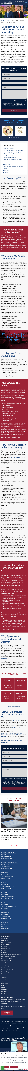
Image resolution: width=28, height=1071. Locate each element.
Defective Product (5, 948)
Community (4, 989)
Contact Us (5, 172)
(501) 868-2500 (5, 854)
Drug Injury (4, 952)
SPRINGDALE (4, 872)
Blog (2, 985)
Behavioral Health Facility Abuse (9, 964)
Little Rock (20, 731)
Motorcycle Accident (6, 958)
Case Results (6, 170)
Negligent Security (6, 960)
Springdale (19, 733)
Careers (3, 987)
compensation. (5, 658)
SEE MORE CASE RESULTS (14, 706)
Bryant (15, 734)
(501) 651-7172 (5, 924)
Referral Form (7, 1013)
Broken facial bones (8, 407)
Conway (3, 734)
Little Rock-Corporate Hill (8, 733)
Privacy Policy (17, 106)
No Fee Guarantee (9, 1021)
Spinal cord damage (8, 415)
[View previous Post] (11, 845)
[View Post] (14, 815)
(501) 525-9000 (5, 894)
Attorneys (3, 981)
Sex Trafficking (5, 966)
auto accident (15, 720)
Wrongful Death (5, 974)
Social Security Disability (7, 970)
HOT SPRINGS (5, 892)
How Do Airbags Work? (9, 148)
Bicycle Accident (5, 940)
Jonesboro (4, 736)
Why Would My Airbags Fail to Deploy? (12, 153)
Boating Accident (5, 944)
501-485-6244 (6, 1006)
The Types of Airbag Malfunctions (11, 155)
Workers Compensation (7, 972)
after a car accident (14, 457)
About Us (3, 980)
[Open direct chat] (24, 1040)
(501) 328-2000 (5, 884)
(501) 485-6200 (5, 914)
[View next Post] (16, 845)
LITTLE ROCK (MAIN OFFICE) (8, 852)
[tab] (9, 137)
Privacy (3, 993)
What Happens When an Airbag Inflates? (13, 150)
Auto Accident (5, 20)
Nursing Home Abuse (6, 962)
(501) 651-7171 (5, 864)
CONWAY (3, 882)
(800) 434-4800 (19, 2)
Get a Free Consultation (14, 345)
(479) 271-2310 (5, 874)
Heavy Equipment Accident (8, 956)
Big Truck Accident (6, 942)
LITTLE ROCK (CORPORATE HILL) (9, 862)
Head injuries (6, 417)
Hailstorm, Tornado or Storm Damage (11, 954)
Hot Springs (9, 734)
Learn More (6, 839)
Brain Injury (4, 946)
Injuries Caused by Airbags (9, 157)
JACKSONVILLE (5, 912)
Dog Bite (3, 950)
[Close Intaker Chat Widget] (27, 1040)
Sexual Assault (5, 968)
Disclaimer (4, 991)
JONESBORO (4, 922)
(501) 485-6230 (5, 904)
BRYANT (3, 902)
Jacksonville (20, 734)
